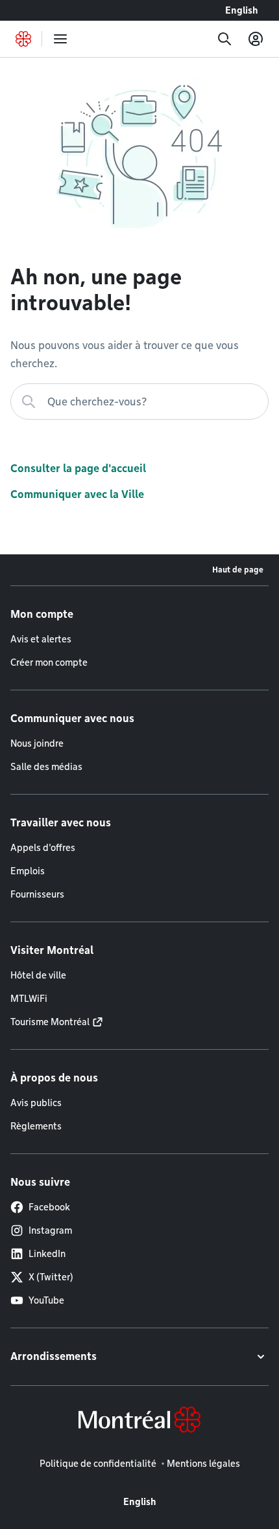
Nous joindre (37, 743)
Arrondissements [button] (53, 1356)
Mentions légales (203, 1463)
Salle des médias (46, 767)
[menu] (60, 39)
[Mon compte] (256, 39)
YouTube (46, 1300)
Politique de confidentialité (98, 1463)
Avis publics (36, 1103)
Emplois (27, 871)
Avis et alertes (40, 639)
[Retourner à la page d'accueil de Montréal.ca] (23, 39)
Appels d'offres (42, 848)
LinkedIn (47, 1254)
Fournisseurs (37, 894)
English (241, 10)
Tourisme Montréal (50, 1022)
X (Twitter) (51, 1277)
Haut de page (237, 569)
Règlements (36, 1126)
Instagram (50, 1230)
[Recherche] (224, 39)
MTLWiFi (28, 998)
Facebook (49, 1207)
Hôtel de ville (38, 975)
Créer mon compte (49, 662)
